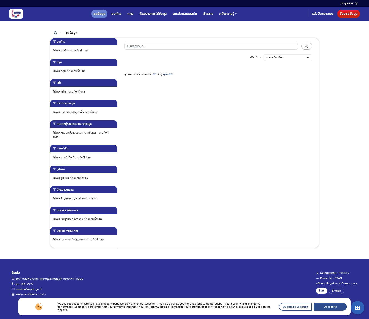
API (154, 74)
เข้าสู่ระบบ (346, 3)
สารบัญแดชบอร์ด (185, 14)
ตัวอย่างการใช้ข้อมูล (153, 14)
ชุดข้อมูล (99, 14)
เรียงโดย (255, 57)
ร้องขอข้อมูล (348, 14)
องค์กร (116, 14)
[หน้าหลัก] (16, 14)
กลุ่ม (130, 14)
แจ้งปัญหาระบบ (322, 14)
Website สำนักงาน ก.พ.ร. (31, 294)
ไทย (321, 291)
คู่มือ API (168, 74)
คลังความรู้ (226, 14)
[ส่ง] (306, 46)
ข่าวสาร (208, 14)
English (336, 291)
